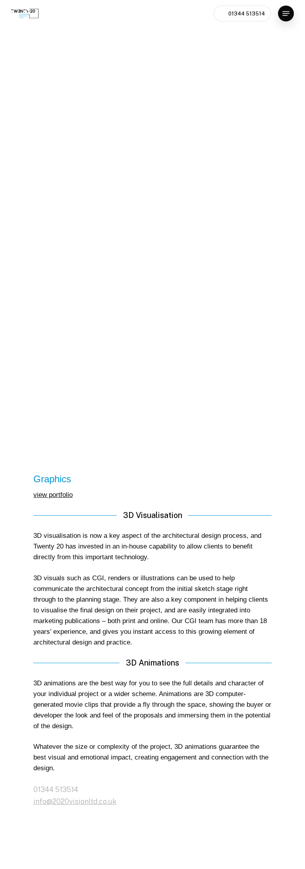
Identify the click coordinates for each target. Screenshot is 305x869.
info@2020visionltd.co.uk (74, 801)
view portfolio (53, 495)
